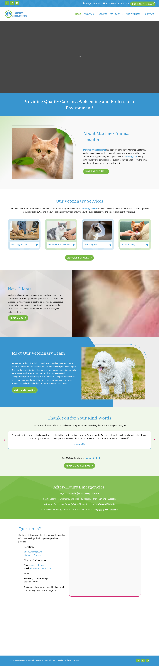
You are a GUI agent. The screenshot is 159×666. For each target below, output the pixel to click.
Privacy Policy (56, 660)
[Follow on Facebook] (7, 3)
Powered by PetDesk (42, 660)
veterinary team (58, 363)
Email (75, 548)
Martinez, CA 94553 (32, 555)
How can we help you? (81, 567)
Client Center (133, 14)
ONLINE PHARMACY (143, 4)
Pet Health (115, 14)
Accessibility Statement (70, 660)
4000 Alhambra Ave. (33, 551)
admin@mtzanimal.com (117, 3)
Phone (74, 558)
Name (75, 529)
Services (102, 14)
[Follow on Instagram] (12, 3)
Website (95, 493)
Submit (77, 591)
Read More (16, 317)
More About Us (94, 171)
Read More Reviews (78, 465)
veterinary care (130, 156)
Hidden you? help (79, 538)
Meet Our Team (23, 389)
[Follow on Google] (17, 3)
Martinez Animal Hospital (94, 150)
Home (78, 14)
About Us (89, 14)
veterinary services (89, 208)
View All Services (78, 257)
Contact (149, 14)
